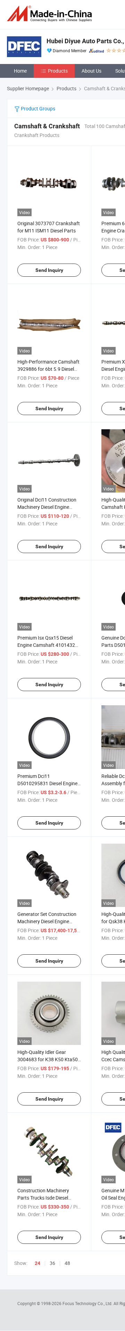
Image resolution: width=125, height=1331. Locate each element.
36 (52, 1263)
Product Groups (37, 108)
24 (37, 1263)
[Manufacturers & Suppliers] (50, 14)
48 (67, 1263)
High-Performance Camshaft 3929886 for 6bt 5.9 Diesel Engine (48, 368)
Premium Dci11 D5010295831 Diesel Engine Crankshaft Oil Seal (47, 783)
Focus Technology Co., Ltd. (88, 1303)
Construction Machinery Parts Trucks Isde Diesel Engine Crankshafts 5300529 (48, 1197)
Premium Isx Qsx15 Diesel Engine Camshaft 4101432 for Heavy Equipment (46, 644)
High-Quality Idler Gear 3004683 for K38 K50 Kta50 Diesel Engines (47, 1059)
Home (20, 70)
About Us (91, 70)
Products (58, 70)
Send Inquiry (49, 270)
